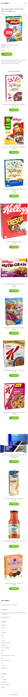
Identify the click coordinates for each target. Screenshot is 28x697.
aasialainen (3, 625)
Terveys (3, 665)
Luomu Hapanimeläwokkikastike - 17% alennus (14, 541)
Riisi (2, 663)
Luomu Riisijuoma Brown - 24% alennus (14, 498)
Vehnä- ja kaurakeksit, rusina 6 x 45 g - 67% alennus (14, 284)
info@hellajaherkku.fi (6, 617)
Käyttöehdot (4, 682)
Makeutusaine (4, 645)
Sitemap (3, 687)
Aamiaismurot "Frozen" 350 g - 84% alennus (14, 327)
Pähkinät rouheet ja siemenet (8, 655)
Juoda (2, 630)
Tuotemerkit (10, 45)
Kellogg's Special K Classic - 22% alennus (14, 370)
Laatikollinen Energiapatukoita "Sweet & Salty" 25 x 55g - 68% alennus (14, 455)
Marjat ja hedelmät (5, 647)
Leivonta (3, 640)
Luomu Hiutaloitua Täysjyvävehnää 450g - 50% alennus (14, 190)
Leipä (2, 637)
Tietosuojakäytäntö (5, 684)
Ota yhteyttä (4, 679)
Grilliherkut (3, 627)
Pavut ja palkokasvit (6, 660)
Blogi (2, 677)
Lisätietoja (7, 54)
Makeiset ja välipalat (6, 642)
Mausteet (3, 650)
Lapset (2, 635)
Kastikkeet (3, 632)
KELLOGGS (15, 45)
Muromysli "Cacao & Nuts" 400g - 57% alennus (14, 104)
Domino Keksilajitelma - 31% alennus (14, 583)
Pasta (2, 658)
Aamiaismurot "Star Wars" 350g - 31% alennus (14, 147)
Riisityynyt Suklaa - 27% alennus (14, 241)
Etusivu (2, 13)
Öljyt (2, 653)
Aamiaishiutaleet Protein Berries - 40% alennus (14, 412)
